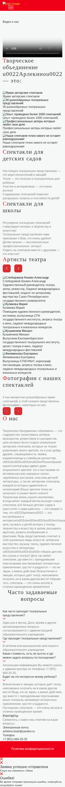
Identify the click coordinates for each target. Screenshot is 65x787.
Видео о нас (11, 21)
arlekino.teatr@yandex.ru (19, 731)
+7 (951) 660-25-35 (15, 739)
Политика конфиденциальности (32, 748)
